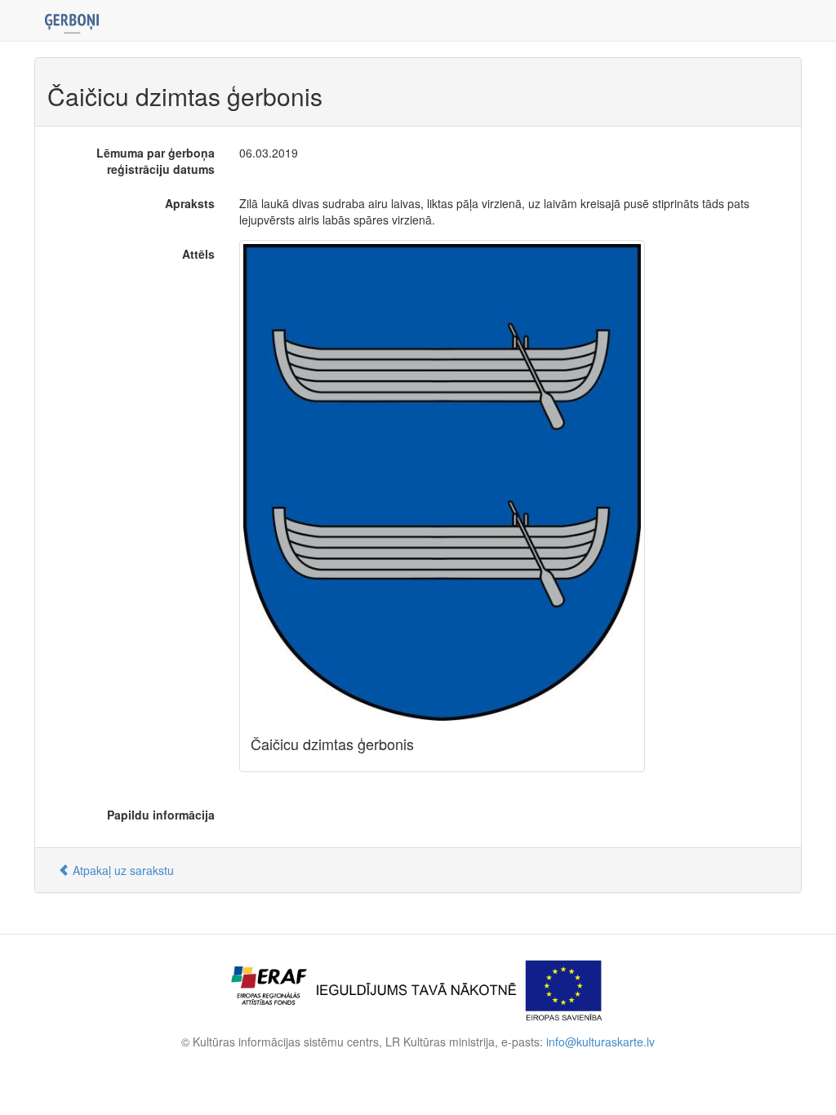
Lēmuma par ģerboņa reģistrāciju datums (155, 160)
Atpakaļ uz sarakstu (121, 870)
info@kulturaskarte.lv (600, 1041)
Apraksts (190, 203)
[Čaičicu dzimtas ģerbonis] (442, 482)
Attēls (198, 254)
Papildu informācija (161, 814)
